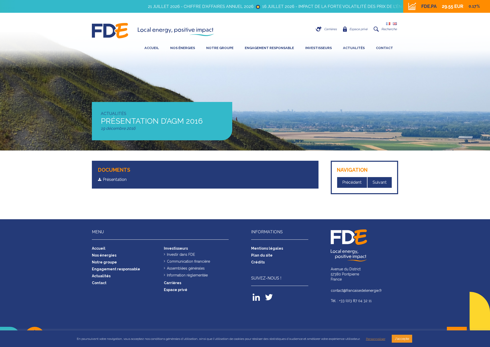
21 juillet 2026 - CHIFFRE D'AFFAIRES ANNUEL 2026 (184, 6)
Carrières (330, 29)
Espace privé (358, 29)
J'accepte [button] (402, 339)
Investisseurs (318, 48)
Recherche (389, 29)
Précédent (352, 182)
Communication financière (188, 261)
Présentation (115, 179)
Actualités (354, 48)
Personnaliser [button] (375, 339)
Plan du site (262, 255)
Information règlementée (187, 275)
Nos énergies (182, 48)
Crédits (258, 262)
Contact (384, 48)
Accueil (151, 48)
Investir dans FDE (181, 254)
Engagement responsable (269, 48)
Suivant (380, 182)
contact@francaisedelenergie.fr (356, 290)
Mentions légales (267, 248)
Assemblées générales (186, 268)
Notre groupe (220, 48)
